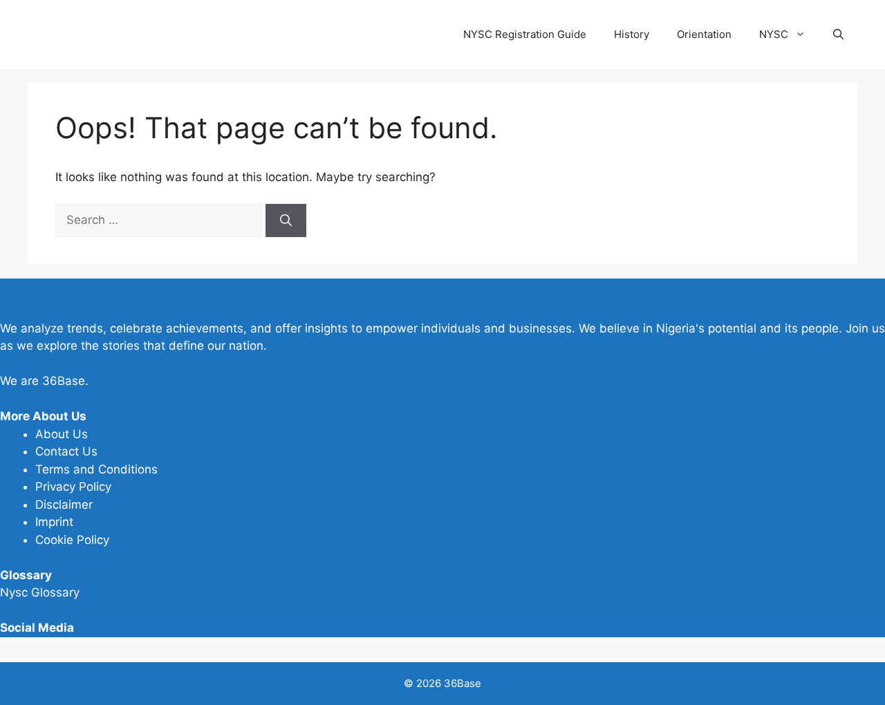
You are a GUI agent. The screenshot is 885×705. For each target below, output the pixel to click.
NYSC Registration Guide (524, 34)
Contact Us (66, 451)
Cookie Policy (72, 540)
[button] (838, 34)
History (631, 34)
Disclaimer (64, 504)
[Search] (286, 220)
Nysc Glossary (40, 592)
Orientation (704, 34)
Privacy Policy (73, 487)
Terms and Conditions (96, 469)
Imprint (54, 522)
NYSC (773, 34)
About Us (61, 434)
